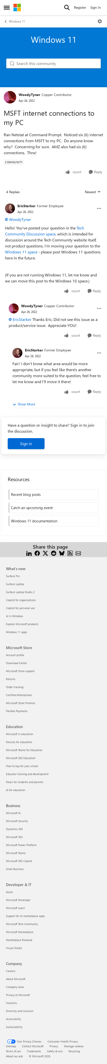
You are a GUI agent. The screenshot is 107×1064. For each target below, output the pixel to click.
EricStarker (26, 205)
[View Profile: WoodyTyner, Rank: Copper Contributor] (10, 97)
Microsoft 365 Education (20, 758)
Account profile (15, 655)
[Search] (67, 7)
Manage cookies (74, 1046)
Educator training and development (27, 774)
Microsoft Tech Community (22, 924)
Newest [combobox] (93, 191)
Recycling (74, 1051)
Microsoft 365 (14, 837)
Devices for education (19, 742)
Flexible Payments (17, 711)
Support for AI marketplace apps (25, 916)
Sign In (95, 7)
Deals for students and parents (24, 782)
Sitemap (11, 1046)
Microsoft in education (19, 734)
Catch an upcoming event (32, 507)
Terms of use (13, 1051)
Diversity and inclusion (19, 1011)
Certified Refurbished (19, 695)
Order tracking (14, 687)
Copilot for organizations (21, 600)
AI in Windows (14, 616)
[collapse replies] (53, 201)
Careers (10, 971)
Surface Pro (13, 576)
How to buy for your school (22, 766)
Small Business (15, 869)
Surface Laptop (15, 584)
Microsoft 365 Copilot (19, 861)
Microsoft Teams (16, 853)
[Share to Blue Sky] (61, 552)
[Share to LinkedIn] (29, 552)
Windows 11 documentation (34, 520)
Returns (10, 679)
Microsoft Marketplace (19, 932)
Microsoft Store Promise (20, 703)
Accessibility (13, 1019)
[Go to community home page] (17, 7)
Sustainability (14, 1027)
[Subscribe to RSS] (70, 552)
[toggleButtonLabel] (99, 21)
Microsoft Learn (15, 908)
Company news (15, 987)
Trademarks (34, 1051)
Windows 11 (17, 21)
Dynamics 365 (14, 829)
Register (80, 7)
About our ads (14, 1056)
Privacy (54, 1046)
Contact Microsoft (33, 1046)
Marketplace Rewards (19, 940)
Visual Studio (14, 948)
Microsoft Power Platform (21, 845)
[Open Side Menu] (6, 7)
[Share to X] (45, 552)
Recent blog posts (26, 494)
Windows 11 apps (16, 632)
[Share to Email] (78, 552)
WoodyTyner (29, 94)
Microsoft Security (17, 821)
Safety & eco (54, 1051)
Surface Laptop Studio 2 (20, 592)
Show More (26, 404)
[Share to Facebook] (37, 552)
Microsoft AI (13, 813)
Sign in (26, 443)
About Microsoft (15, 979)
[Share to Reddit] (53, 552)
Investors (11, 1003)
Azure (9, 892)
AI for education (15, 790)
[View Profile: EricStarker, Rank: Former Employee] (10, 208)
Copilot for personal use (20, 608)
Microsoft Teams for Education (24, 750)
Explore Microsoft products (22, 624)
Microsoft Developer (18, 900)
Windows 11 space (21, 251)
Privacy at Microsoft (18, 995)
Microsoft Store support (20, 671)
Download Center (16, 663)
